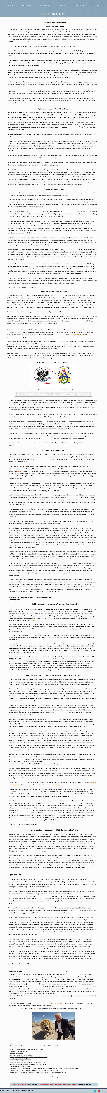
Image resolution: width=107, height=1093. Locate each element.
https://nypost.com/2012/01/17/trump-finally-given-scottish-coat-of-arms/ (28, 1057)
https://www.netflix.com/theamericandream (21, 1061)
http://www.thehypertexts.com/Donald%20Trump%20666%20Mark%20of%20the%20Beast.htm (34, 1070)
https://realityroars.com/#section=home (20, 1066)
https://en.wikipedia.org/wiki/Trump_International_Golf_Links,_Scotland (28, 1064)
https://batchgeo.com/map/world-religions (20, 1059)
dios (57, 785)
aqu (15, 964)
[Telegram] (95, 1091)
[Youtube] (99, 1091)
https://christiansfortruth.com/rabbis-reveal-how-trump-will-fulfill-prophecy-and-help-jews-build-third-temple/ (38, 1072)
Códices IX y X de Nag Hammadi (24, 1055)
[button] (9, 5)
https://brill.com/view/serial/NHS (18, 1051)
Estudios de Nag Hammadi (16, 1053)
